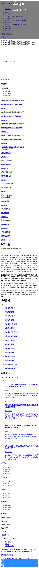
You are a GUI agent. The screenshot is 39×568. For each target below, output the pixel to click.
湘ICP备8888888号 (7, 555)
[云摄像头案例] (10, 316)
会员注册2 (11, 61)
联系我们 (8, 473)
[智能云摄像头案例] (11, 332)
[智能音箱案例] (10, 308)
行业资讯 (8, 495)
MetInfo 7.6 (12, 558)
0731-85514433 (5, 535)
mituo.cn (27, 558)
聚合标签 (8, 507)
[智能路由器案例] (11, 324)
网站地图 (8, 505)
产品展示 (4, 477)
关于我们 (4, 463)
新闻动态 (4, 489)
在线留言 (8, 469)
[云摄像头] (12, 147)
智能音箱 (8, 91)
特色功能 (4, 501)
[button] (4, 40)
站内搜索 (8, 509)
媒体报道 (8, 493)
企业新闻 (8, 497)
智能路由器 (8, 95)
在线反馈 (8, 471)
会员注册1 (4, 61)
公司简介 (8, 467)
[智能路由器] (7, 195)
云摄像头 (8, 93)
